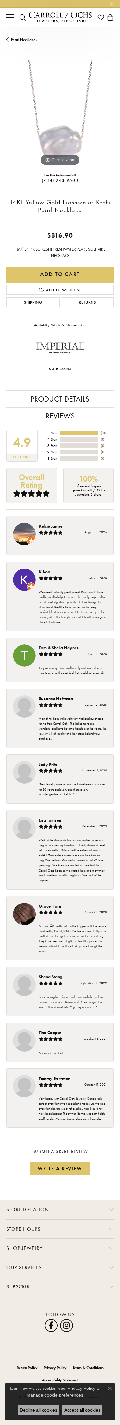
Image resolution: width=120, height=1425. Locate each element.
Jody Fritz (48, 764)
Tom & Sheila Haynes (59, 647)
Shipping (33, 302)
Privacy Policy (55, 1367)
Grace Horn (50, 906)
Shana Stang (50, 977)
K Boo (44, 572)
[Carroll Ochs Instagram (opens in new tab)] (66, 1325)
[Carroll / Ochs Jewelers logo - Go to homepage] (60, 17)
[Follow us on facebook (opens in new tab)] (51, 1325)
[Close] (112, 4)
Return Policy (27, 1367)
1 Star (52, 458)
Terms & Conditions (88, 1367)
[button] (23, 17)
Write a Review (60, 1168)
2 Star (52, 452)
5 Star (52, 432)
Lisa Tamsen (50, 820)
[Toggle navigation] (10, 17)
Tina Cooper (50, 1032)
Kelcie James (51, 526)
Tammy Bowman (54, 1078)
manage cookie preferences (55, 1394)
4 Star (52, 439)
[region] (60, 114)
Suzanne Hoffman (56, 698)
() (104, 432)
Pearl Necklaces (24, 39)
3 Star (52, 445)
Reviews (60, 416)
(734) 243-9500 (60, 180)
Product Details (60, 399)
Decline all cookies (38, 1410)
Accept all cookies (82, 1410)
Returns (87, 302)
